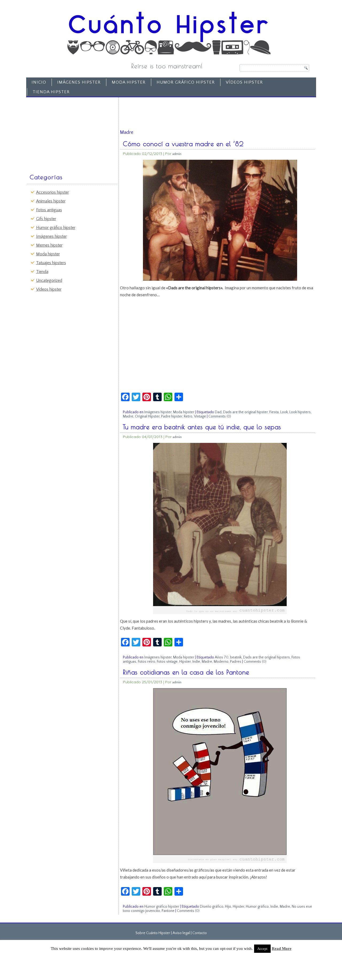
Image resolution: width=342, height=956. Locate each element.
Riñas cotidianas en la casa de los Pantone (186, 672)
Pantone (168, 911)
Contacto (199, 933)
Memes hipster (49, 245)
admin (176, 154)
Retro (188, 416)
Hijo (228, 906)
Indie (196, 662)
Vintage (200, 416)
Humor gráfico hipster (186, 82)
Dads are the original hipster (245, 412)
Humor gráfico (257, 906)
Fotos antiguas (49, 210)
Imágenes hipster (79, 82)
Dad (218, 412)
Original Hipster (147, 416)
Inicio (39, 82)
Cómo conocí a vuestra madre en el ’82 (183, 143)
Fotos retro (146, 662)
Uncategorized (49, 280)
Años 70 (221, 657)
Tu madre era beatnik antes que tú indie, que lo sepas (202, 427)
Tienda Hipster (51, 91)
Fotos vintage (167, 662)
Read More (282, 948)
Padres (235, 662)
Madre (128, 416)
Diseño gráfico (211, 906)
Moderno (221, 662)
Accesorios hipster (52, 192)
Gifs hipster (46, 218)
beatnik (236, 657)
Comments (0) (219, 416)
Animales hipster (50, 201)
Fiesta (274, 412)
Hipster (185, 662)
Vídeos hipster (244, 82)
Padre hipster (171, 416)
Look (284, 412)
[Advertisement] (68, 132)
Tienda (42, 271)
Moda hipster (129, 82)
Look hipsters (300, 412)
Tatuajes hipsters (51, 262)
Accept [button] (262, 949)
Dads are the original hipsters (266, 657)
